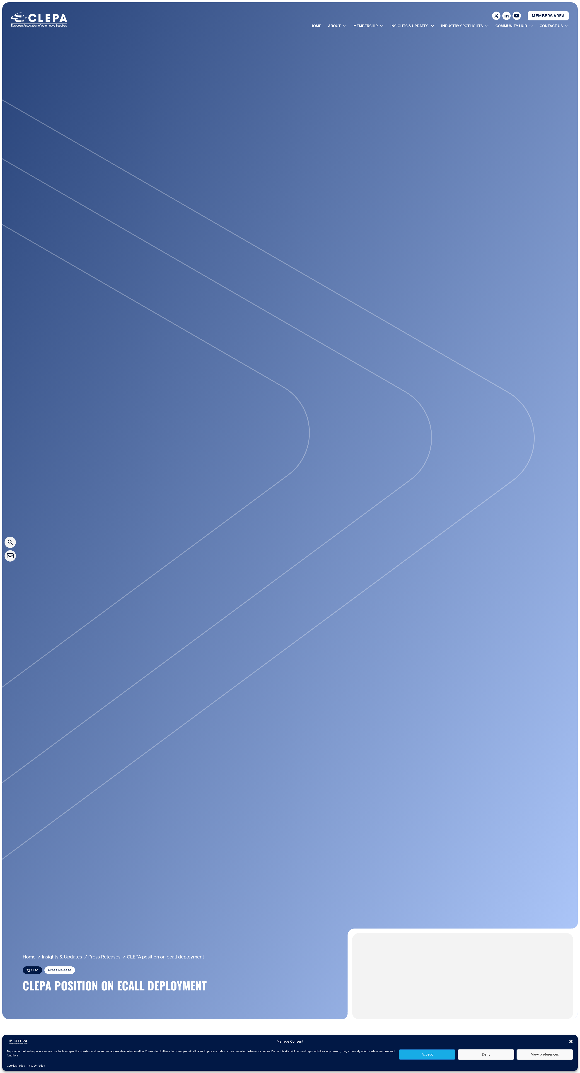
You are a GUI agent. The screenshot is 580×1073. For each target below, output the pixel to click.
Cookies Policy (16, 1065)
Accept (427, 1054)
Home (315, 26)
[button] (571, 1041)
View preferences (545, 1054)
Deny (486, 1054)
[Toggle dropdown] (345, 26)
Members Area (548, 15)
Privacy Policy (36, 1065)
